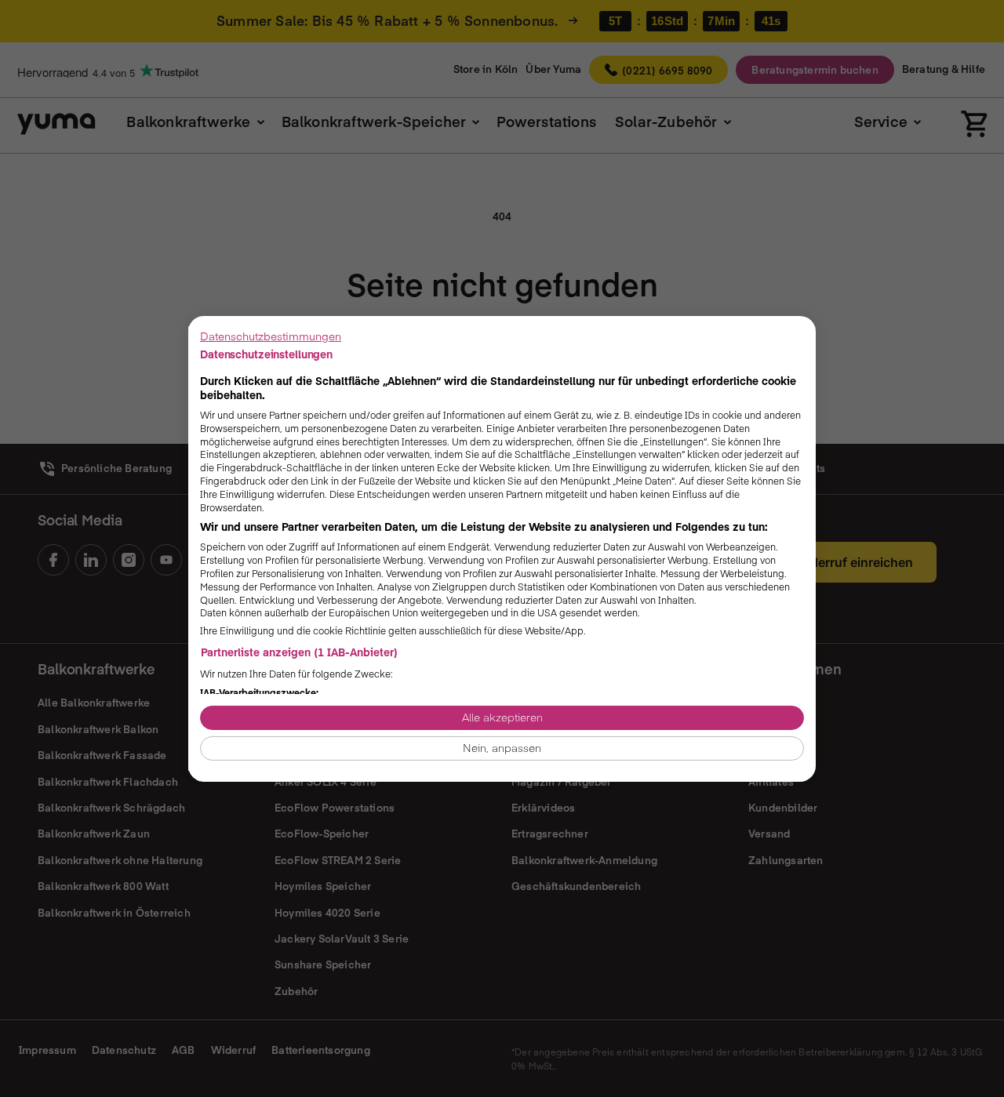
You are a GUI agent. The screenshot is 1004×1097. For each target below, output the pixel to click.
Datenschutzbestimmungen (270, 335)
